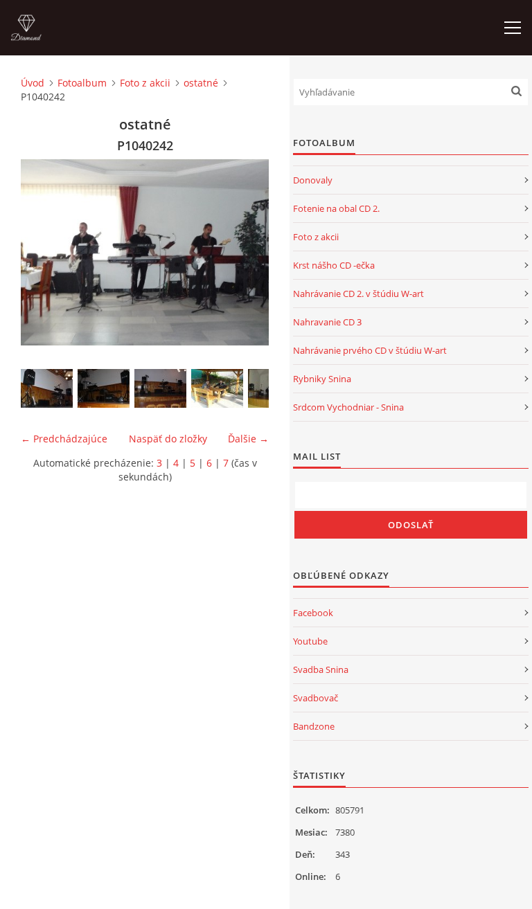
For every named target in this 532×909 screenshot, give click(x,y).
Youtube (310, 641)
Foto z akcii (145, 82)
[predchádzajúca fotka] (43, 252)
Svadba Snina (320, 669)
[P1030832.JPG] (47, 388)
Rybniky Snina (322, 378)
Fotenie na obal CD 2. (336, 208)
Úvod (32, 82)
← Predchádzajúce (64, 438)
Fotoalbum (82, 82)
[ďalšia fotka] (246, 252)
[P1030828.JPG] (160, 388)
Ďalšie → (248, 438)
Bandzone (314, 726)
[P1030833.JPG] (104, 388)
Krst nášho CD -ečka (334, 265)
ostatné (201, 82)
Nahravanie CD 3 (327, 322)
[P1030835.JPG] (217, 388)
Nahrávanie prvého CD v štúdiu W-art (370, 350)
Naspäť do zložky (168, 438)
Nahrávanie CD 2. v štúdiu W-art (358, 293)
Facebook (313, 612)
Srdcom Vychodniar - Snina (348, 407)
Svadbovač (315, 698)
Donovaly (312, 180)
